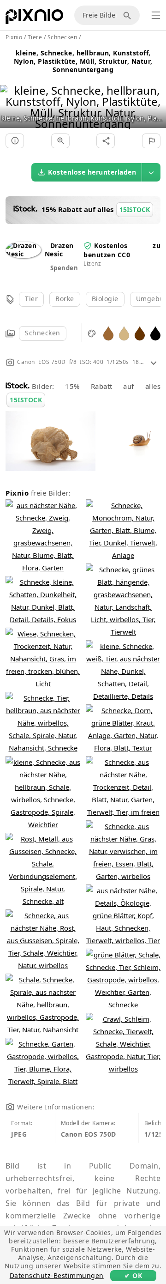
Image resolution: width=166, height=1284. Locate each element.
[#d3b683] (124, 332)
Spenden (64, 268)
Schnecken (42, 332)
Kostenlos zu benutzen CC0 (121, 250)
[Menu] (156, 15)
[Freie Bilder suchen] (128, 15)
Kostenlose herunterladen (92, 172)
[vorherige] (10, 95)
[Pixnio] (34, 18)
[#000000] (155, 332)
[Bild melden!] (151, 140)
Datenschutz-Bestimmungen (57, 1275)
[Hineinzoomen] (60, 140)
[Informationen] (15, 140)
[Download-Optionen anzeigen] (151, 172)
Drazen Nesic (59, 249)
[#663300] (140, 332)
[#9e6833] (108, 332)
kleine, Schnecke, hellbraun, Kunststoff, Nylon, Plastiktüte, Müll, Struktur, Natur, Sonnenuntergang (83, 61)
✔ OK (133, 1275)
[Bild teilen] (105, 140)
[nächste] (155, 95)
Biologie (105, 298)
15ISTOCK (26, 399)
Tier (31, 298)
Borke (64, 298)
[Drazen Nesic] (23, 253)
